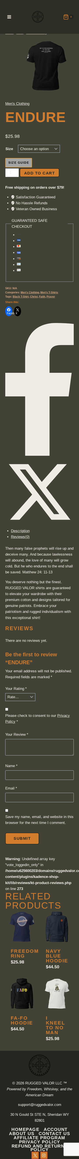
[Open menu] (9, 16)
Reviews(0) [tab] (20, 537)
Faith (42, 296)
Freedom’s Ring (28, 686)
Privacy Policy (39, 1142)
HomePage (25, 1129)
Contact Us (54, 1133)
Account (56, 1129)
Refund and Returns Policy (40, 1148)
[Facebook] (39, 454)
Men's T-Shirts (49, 292)
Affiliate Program (39, 1138)
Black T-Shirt (21, 296)
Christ (34, 296)
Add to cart (51, 173)
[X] (39, 525)
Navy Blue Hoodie (57, 688)
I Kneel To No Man (55, 758)
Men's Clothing (17, 104)
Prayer (51, 296)
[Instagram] (44, 1155)
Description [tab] (20, 531)
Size (9, 149)
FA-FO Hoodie (22, 753)
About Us (21, 1133)
